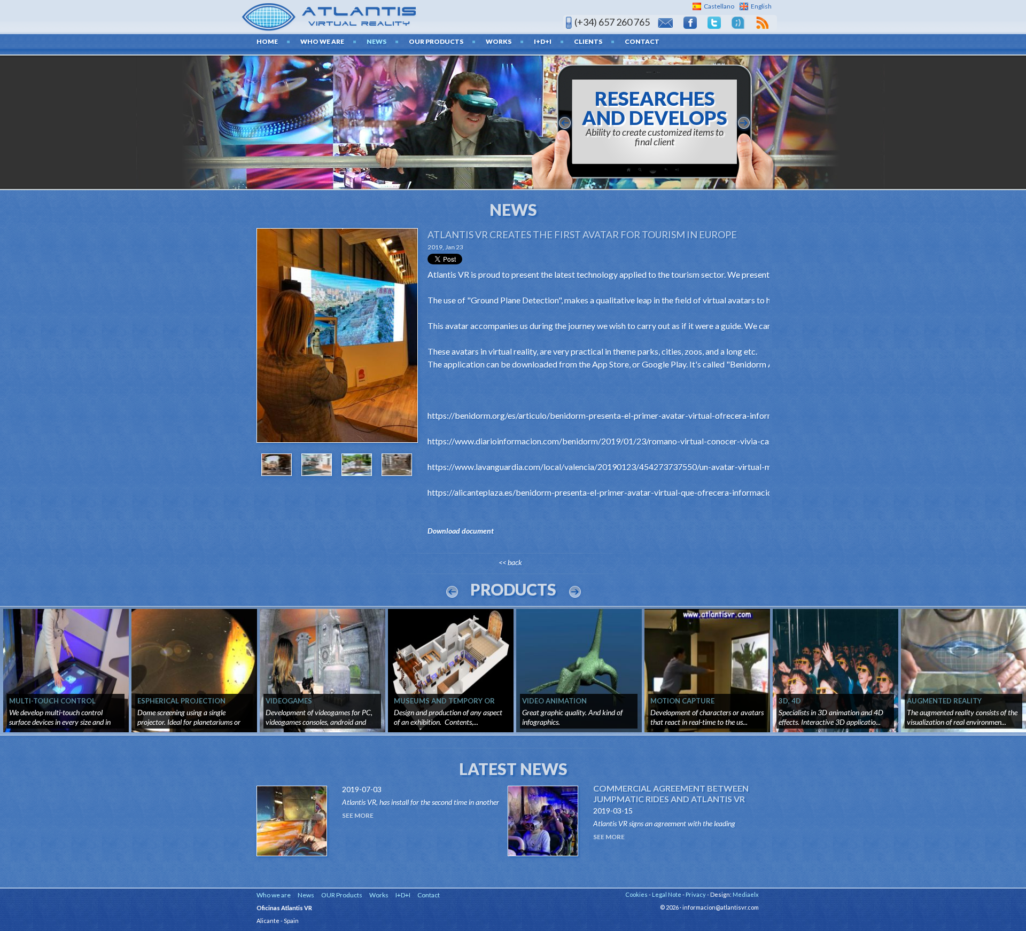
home (267, 41)
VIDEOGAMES (289, 701)
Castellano (719, 6)
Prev (452, 591)
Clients (588, 41)
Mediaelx (746, 894)
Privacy (696, 894)
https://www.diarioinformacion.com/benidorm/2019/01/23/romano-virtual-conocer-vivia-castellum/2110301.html (639, 441)
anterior (564, 122)
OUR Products (436, 41)
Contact (642, 41)
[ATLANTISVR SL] (329, 16)
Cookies (636, 894)
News (376, 41)
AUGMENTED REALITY (944, 701)
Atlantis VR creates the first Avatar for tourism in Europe (582, 234)
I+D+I (542, 41)
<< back (510, 562)
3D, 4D (790, 701)
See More (358, 815)
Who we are (322, 41)
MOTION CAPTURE (682, 701)
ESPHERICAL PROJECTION (181, 701)
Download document (461, 530)
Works (498, 41)
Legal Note (666, 894)
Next (575, 591)
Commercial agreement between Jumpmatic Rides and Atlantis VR (671, 793)
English (761, 6)
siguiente (743, 122)
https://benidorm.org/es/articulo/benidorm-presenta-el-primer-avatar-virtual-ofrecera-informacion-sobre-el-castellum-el (652, 415)
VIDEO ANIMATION (554, 701)
